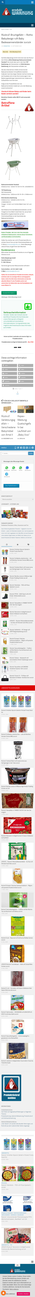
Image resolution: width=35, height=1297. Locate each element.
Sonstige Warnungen (20, 1213)
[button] (9, 365)
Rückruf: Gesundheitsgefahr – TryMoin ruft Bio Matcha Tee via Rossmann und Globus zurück (21, 650)
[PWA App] (15, 448)
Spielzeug (4, 1183)
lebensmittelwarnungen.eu (9, 1121)
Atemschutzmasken (7, 1213)
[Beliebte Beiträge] (17, 545)
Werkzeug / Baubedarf (17, 1215)
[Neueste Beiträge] (6, 545)
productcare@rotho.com (14, 244)
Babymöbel (5, 51)
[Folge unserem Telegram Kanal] (33, 448)
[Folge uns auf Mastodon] (18, 448)
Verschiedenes (5, 1215)
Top (11, 29)
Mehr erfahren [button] (14, 1289)
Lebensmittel (5, 1153)
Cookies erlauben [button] (23, 1294)
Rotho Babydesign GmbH (15, 51)
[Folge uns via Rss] (27, 448)
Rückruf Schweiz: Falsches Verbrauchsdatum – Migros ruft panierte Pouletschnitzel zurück (21, 640)
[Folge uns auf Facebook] (21, 448)
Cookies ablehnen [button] (9, 1294)
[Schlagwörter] (28, 545)
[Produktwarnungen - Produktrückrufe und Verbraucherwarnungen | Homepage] (17, 11)
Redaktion (7, 46)
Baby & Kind (5, 29)
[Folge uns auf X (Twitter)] (24, 448)
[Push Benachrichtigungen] (3, 1293)
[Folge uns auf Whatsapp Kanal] (30, 448)
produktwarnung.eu (6, 1109)
